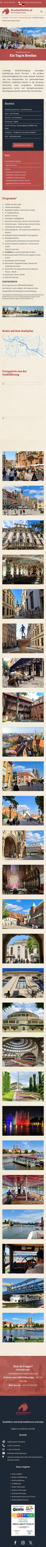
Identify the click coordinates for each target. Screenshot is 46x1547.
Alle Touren (13, 18)
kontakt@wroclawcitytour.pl (23, 1373)
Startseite (5, 18)
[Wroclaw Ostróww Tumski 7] (23, 929)
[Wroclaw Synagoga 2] (23, 963)
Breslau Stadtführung (19, 1477)
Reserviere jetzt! (23, 145)
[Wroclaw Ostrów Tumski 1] (23, 756)
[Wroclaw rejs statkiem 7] (23, 1308)
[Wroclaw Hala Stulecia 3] (23, 1101)
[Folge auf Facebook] (15, 1542)
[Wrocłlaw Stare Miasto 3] (23, 722)
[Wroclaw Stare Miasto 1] (23, 481)
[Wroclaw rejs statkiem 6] (23, 1273)
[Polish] (20, 5)
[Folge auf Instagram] (23, 1542)
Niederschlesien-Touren (20, 1500)
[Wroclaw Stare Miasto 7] (23, 584)
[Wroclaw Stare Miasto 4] (23, 687)
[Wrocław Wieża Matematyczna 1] (23, 619)
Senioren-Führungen (19, 1490)
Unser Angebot (17, 1474)
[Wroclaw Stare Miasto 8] (23, 515)
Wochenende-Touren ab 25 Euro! (23, 1497)
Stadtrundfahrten (18, 1480)
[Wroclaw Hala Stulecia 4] (23, 1067)
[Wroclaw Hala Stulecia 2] (23, 1032)
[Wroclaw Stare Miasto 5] (23, 550)
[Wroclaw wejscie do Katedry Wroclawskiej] (23, 860)
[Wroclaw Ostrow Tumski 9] (23, 894)
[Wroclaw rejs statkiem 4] (23, 1204)
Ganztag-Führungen (24, 18)
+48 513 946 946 (29, 1385)
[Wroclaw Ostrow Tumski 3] (23, 825)
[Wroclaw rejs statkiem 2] (23, 1170)
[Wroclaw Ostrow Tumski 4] (23, 791)
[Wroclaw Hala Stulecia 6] (23, 1135)
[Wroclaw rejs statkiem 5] (23, 1239)
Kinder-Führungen (18, 1487)
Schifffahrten (16, 1484)
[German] (23, 5)
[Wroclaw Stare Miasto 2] (23, 446)
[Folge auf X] (30, 1542)
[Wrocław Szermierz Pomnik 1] (23, 653)
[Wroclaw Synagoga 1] (23, 998)
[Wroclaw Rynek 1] (23, 412)
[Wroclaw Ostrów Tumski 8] (23, 1342)
